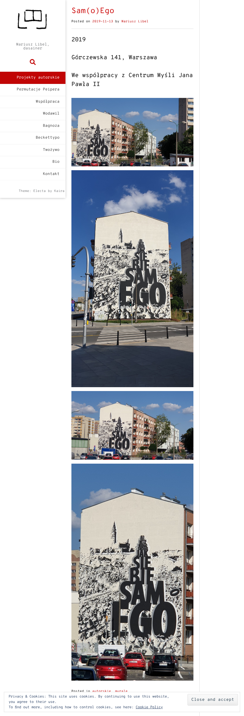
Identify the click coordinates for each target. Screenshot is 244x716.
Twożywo (51, 150)
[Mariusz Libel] (33, 21)
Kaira (59, 191)
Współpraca (48, 101)
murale (121, 691)
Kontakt (51, 174)
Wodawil (51, 113)
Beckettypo (48, 137)
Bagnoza (51, 125)
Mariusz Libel (134, 21)
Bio (56, 162)
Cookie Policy (149, 707)
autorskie (101, 691)
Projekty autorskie (38, 77)
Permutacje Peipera (38, 89)
